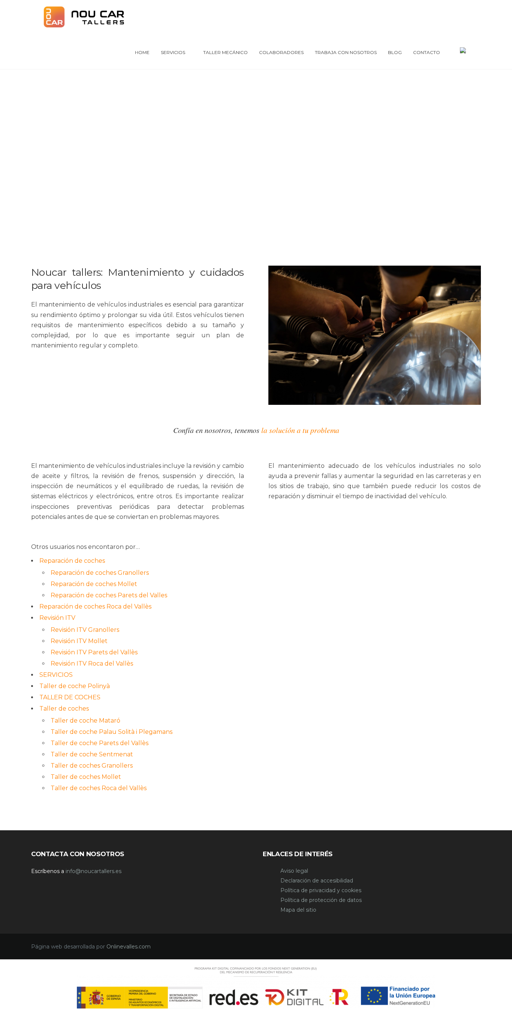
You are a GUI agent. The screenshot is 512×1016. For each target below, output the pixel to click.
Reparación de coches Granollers (100, 572)
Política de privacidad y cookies (320, 890)
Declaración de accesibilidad (316, 880)
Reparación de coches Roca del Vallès (95, 606)
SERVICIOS (173, 52)
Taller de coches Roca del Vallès (99, 788)
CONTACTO (426, 52)
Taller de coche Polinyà (74, 686)
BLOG (395, 52)
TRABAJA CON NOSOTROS (346, 52)
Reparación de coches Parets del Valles (109, 595)
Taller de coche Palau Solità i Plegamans (111, 731)
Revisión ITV (57, 617)
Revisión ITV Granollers (85, 629)
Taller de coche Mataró (85, 720)
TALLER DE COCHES (69, 697)
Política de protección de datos (321, 900)
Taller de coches (64, 708)
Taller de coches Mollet (86, 776)
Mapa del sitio (298, 909)
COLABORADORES (281, 52)
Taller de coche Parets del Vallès (99, 743)
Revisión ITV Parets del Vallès (94, 652)
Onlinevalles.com (128, 946)
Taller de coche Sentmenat (92, 754)
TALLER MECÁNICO (225, 52)
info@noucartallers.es (93, 871)
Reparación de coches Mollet (94, 584)
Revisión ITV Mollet (79, 641)
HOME (142, 52)
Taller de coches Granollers (92, 765)
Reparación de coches (72, 560)
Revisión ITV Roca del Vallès (92, 663)
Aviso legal (294, 870)
